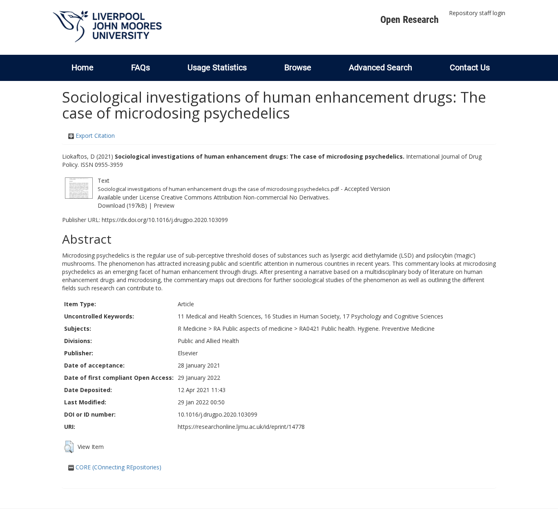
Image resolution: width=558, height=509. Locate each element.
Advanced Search (380, 67)
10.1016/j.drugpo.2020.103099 (217, 414)
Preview (164, 205)
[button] (69, 447)
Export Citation (94, 135)
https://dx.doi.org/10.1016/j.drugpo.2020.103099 (165, 220)
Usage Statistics (217, 67)
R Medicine (192, 328)
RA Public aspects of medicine (252, 328)
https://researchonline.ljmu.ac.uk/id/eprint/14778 (241, 427)
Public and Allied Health (208, 341)
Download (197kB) (122, 205)
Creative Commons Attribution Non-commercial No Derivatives (244, 197)
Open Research (409, 19)
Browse (297, 67)
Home (82, 67)
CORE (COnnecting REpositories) (117, 467)
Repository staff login (477, 13)
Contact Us (470, 67)
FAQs (140, 67)
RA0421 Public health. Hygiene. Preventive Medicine (367, 328)
